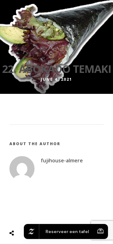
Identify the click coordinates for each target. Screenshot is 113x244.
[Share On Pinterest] (36, 217)
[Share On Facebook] (18, 217)
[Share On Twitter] (27, 217)
